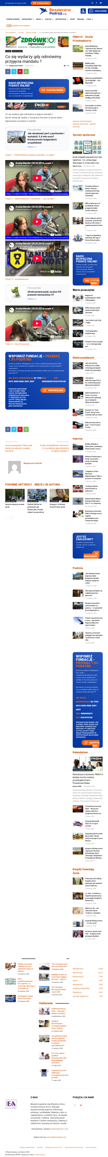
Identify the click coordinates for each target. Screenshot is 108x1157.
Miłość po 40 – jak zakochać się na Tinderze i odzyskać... (93, 910)
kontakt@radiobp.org (56, 1137)
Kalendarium (80, 752)
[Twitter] (14, 71)
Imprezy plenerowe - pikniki (82, 770)
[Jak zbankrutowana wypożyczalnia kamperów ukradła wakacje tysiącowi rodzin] (78, 576)
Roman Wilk (77, 786)
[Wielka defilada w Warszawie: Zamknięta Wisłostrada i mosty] (78, 446)
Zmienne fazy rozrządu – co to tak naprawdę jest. (94, 344)
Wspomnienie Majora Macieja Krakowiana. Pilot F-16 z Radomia (93, 501)
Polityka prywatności (27, 1147)
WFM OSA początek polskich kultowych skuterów (92, 310)
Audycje (48, 19)
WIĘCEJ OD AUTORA (47, 484)
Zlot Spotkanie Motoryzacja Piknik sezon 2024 (58, 989)
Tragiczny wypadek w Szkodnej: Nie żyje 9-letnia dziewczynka (93, 238)
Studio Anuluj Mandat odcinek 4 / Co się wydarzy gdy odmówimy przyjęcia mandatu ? (54, 448)
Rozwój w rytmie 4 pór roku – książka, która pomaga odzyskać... (93, 933)
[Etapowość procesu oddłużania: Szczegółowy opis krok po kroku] (44, 1073)
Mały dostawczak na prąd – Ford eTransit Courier (92, 425)
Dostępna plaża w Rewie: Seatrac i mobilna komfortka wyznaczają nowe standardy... (92, 191)
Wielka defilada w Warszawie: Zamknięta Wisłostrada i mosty (93, 446)
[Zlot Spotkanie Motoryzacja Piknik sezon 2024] (44, 989)
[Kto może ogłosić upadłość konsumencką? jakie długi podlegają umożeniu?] (44, 1055)
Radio (38, 19)
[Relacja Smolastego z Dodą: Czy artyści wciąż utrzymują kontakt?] (78, 459)
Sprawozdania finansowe (74, 1147)
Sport (72, 19)
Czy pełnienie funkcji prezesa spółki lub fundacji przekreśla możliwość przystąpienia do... (59, 1040)
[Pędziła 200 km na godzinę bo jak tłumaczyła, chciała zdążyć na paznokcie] (37, 495)
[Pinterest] (20, 71)
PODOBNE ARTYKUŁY (18, 484)
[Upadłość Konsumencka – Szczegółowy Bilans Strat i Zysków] (44, 1023)
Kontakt (40, 1147)
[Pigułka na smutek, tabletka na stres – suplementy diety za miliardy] (10, 966)
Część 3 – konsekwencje (16, 279)
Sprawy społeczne (84, 134)
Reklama (80, 19)
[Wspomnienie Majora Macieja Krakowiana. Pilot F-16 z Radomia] (78, 501)
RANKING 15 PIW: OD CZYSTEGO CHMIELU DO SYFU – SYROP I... (59, 977)
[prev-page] (7, 517)
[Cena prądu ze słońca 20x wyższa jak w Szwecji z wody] (78, 108)
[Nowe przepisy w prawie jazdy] (15, 495)
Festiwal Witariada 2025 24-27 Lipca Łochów (92, 823)
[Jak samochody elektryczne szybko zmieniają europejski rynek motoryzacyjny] (78, 365)
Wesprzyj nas (55, 390)
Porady (20, 32)
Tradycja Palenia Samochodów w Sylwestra (91, 488)
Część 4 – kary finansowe (17, 344)
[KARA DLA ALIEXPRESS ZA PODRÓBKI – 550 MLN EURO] (78, 80)
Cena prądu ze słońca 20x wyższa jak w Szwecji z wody (93, 108)
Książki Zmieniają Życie (83, 871)
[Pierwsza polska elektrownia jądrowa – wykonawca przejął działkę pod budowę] (78, 93)
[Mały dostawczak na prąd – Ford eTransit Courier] (78, 425)
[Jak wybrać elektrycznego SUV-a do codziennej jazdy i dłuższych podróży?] (78, 380)
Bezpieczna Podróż (16, 66)
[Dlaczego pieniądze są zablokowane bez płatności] (78, 593)
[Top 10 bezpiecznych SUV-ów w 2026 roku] (44, 966)
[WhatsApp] (26, 71)
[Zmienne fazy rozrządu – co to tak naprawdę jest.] (78, 344)
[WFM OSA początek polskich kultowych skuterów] (78, 310)
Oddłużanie (90, 556)
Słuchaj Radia (43, 3)
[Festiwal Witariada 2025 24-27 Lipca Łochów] (78, 823)
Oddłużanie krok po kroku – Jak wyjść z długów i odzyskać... (58, 1011)
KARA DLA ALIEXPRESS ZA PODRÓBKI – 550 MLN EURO (93, 80)
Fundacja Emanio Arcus (53, 1147)
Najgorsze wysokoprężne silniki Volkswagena (92, 298)
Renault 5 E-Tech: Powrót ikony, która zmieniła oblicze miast (93, 412)
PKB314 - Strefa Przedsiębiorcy (83, 38)
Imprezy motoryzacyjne (82, 121)
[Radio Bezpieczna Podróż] (54, 11)
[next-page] (11, 517)
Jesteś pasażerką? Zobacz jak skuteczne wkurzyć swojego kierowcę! (18, 448)
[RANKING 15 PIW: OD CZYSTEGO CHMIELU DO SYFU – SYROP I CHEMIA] (44, 977)
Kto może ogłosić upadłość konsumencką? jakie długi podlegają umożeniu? (59, 1058)
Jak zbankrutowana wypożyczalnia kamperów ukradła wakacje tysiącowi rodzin (92, 578)
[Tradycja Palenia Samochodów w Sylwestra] (78, 488)
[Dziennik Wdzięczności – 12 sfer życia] (78, 923)
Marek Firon (77, 166)
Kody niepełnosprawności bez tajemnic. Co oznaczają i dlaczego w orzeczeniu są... (87, 160)
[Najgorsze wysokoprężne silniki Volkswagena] (78, 297)
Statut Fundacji (91, 1147)
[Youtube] (101, 3)
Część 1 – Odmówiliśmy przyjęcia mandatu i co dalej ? (30, 155)
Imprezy (78, 438)
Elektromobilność (83, 357)
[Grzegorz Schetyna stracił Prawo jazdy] (59, 495)
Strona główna (12, 19)
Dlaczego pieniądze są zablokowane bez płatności (93, 593)
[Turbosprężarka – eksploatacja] (78, 333)
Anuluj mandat (31, 32)
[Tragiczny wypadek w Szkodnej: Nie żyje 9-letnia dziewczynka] (78, 237)
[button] (92, 3)
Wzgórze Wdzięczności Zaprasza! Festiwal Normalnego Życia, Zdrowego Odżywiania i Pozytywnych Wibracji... (94, 853)
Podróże (78, 568)
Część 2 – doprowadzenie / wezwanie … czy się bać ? (30, 198)
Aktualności (27, 19)
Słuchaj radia (54, 90)
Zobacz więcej (40, 1154)
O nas (88, 19)
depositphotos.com (59, 1129)
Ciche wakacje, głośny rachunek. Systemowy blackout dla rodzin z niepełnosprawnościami (93, 223)
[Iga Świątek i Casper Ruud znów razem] (10, 998)
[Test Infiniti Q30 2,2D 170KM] (78, 322)
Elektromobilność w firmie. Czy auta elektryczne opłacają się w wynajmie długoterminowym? (93, 397)
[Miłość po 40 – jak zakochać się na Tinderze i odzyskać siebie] (78, 910)
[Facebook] (96, 3)
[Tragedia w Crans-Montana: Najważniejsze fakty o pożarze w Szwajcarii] (78, 473)
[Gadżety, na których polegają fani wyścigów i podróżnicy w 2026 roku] (78, 635)
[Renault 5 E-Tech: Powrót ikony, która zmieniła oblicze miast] (78, 412)
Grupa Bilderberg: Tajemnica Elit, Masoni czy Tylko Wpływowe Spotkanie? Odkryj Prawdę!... (93, 51)
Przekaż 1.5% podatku (21, 26)
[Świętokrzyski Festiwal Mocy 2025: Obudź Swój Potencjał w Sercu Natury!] (78, 836)
